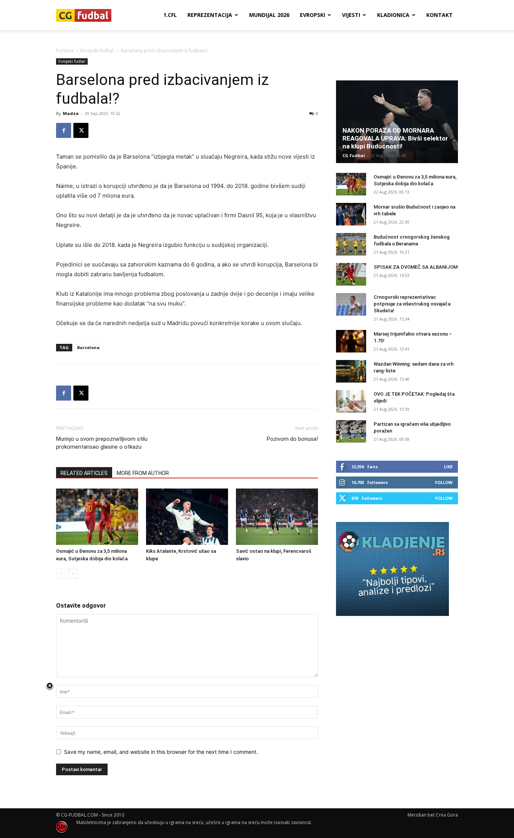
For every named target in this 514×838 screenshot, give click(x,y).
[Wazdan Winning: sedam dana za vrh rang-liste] (351, 371)
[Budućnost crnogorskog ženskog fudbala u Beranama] (351, 244)
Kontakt (439, 14)
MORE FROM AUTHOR (143, 473)
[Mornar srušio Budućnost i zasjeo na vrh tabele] (351, 214)
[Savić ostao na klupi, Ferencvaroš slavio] (277, 517)
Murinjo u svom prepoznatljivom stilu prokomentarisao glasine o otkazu (102, 443)
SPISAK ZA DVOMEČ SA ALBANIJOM (416, 267)
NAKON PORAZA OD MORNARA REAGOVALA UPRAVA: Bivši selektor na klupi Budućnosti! (395, 138)
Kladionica (393, 14)
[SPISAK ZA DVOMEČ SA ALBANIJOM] (351, 274)
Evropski (312, 14)
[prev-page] (60, 573)
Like (448, 466)
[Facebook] (63, 130)
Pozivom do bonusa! (292, 439)
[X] (80, 130)
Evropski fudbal (97, 50)
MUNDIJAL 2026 (269, 14)
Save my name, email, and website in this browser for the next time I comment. (161, 752)
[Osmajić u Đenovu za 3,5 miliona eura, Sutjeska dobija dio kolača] (97, 517)
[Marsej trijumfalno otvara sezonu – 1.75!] (351, 341)
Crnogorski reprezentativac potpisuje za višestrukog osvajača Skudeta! (412, 303)
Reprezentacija (209, 14)
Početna (64, 50)
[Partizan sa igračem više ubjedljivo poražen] (351, 431)
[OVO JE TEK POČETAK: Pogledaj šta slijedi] (351, 401)
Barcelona (88, 347)
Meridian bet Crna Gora (433, 815)
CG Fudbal (353, 155)
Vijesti (351, 14)
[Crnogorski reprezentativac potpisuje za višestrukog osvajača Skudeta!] (351, 304)
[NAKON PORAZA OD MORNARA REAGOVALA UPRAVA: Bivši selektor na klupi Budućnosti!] (397, 121)
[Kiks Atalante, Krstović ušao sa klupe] (187, 517)
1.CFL (170, 14)
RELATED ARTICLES (84, 473)
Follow (444, 482)
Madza (71, 113)
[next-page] (73, 573)
